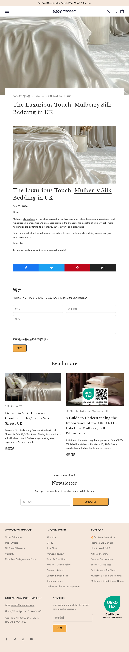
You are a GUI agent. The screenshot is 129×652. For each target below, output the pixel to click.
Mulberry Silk (93, 190)
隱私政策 (68, 298)
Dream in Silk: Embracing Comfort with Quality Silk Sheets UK (27, 418)
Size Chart (52, 548)
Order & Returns (13, 537)
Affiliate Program (99, 554)
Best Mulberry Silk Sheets (103, 570)
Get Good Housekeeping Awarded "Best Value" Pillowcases (64, 3)
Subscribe (91, 501)
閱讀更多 (9, 448)
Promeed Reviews (55, 554)
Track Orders (11, 543)
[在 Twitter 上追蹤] (14, 639)
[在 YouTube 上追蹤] (31, 639)
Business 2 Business (101, 564)
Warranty (9, 554)
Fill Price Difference (15, 548)
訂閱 (59, 628)
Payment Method (55, 570)
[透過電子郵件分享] (103, 267)
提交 (19, 348)
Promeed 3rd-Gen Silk (102, 543)
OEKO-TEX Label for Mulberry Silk (87, 411)
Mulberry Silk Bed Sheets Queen (107, 581)
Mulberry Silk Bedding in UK (53, 96)
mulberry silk (99, 223)
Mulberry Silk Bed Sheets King (106, 575)
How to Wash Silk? (100, 548)
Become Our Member (102, 559)
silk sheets (47, 227)
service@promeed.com (22, 605)
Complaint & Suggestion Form (20, 559)
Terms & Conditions (56, 559)
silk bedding (29, 219)
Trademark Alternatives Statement (63, 586)
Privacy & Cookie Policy (58, 564)
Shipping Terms (54, 581)
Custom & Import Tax (57, 575)
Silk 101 (50, 543)
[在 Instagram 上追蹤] (23, 639)
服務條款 (82, 298)
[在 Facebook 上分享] (26, 267)
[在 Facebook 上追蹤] (6, 639)
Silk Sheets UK (13, 406)
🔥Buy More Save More (103, 537)
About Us (51, 537)
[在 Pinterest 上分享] (77, 267)
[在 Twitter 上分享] (51, 267)
